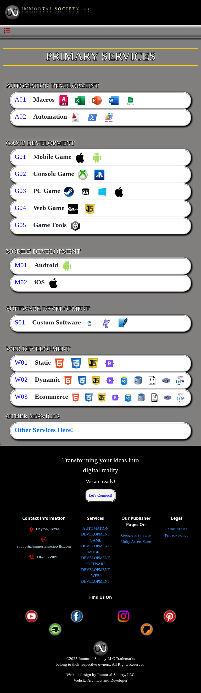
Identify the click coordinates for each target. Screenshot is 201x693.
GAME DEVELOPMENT (95, 543)
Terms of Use (176, 529)
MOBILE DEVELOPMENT (95, 555)
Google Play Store (136, 535)
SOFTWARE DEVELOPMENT (95, 567)
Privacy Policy (176, 535)
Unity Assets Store (136, 541)
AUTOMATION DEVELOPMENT (95, 531)
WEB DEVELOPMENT (95, 579)
